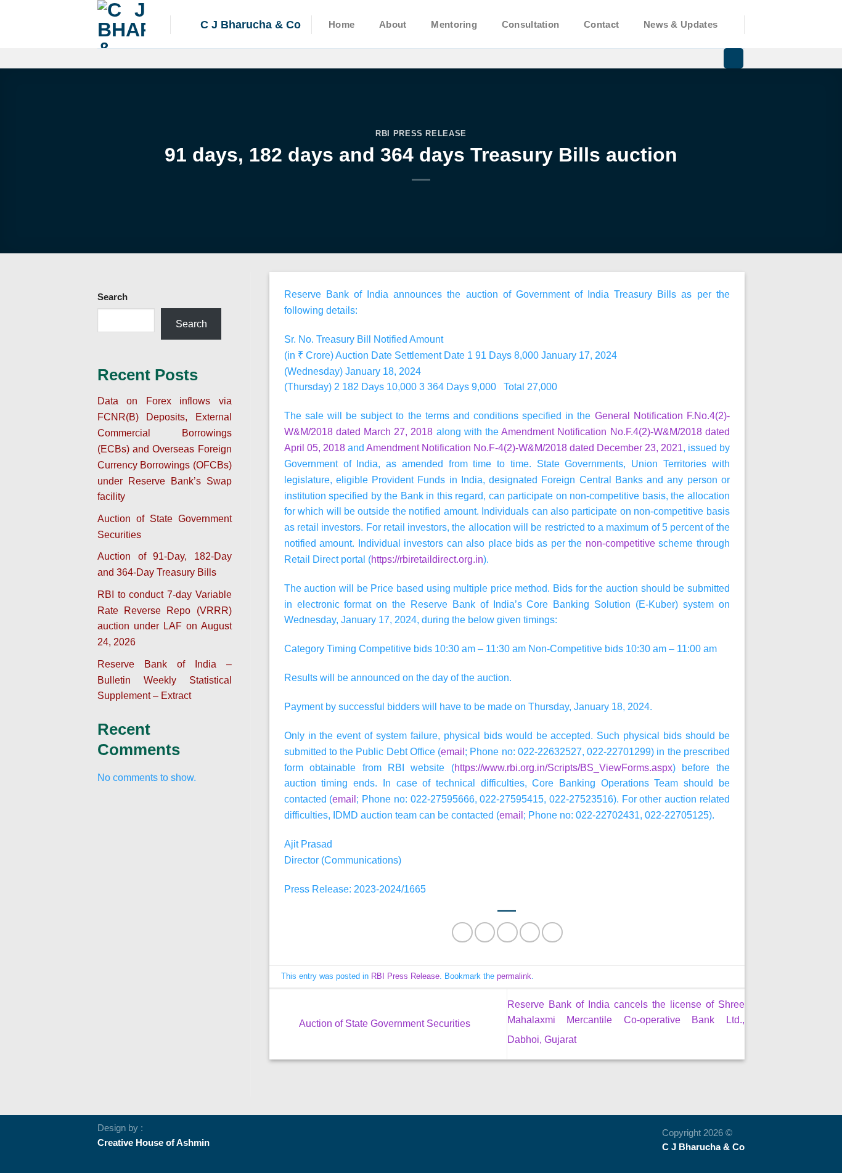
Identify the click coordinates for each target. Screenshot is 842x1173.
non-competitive (620, 543)
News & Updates (680, 25)
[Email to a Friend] (507, 932)
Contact (601, 25)
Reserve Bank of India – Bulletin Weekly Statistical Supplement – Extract (164, 679)
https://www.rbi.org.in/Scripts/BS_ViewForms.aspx (563, 767)
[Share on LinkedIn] (552, 932)
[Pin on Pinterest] (530, 932)
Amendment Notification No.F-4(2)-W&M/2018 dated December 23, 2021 (524, 447)
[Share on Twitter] (485, 932)
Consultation (531, 25)
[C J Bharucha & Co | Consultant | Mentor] (124, 24)
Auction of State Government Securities (383, 1023)
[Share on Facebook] (462, 932)
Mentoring (454, 25)
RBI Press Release (421, 133)
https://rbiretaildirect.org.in (427, 559)
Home (341, 25)
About (392, 25)
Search (112, 297)
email (453, 751)
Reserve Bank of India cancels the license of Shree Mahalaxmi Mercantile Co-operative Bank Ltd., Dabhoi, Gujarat (626, 1022)
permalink (514, 976)
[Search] (733, 58)
